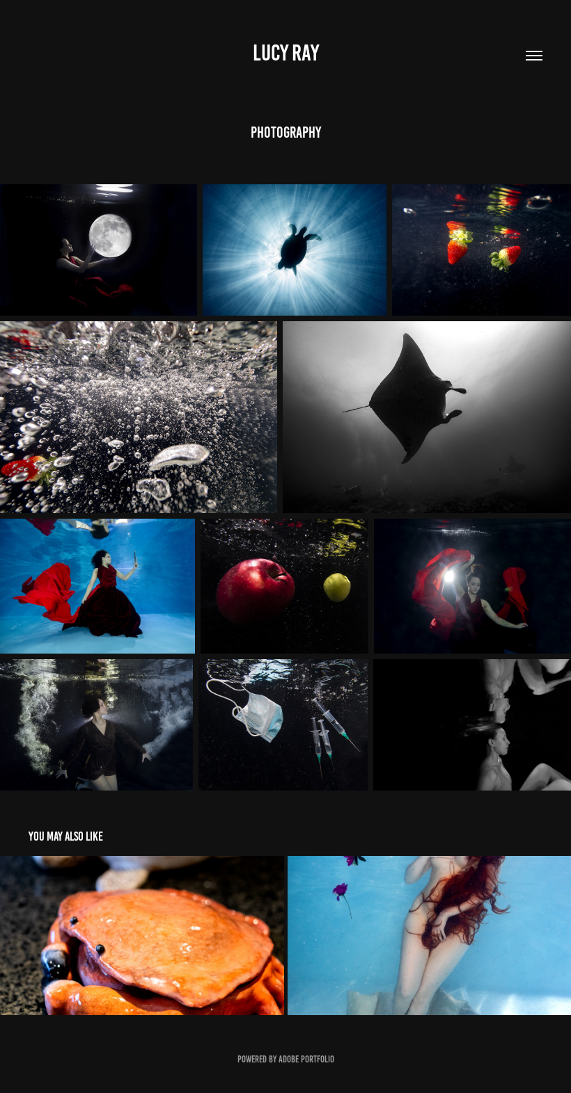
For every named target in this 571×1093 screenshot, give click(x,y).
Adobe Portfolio (306, 1059)
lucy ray (286, 52)
